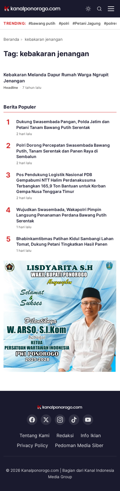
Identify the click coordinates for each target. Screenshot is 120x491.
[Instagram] (60, 420)
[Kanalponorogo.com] (32, 9)
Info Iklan (91, 436)
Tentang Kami (35, 436)
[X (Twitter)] (46, 420)
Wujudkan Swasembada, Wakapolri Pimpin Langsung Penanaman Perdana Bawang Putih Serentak (61, 215)
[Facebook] (32, 420)
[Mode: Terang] (88, 9)
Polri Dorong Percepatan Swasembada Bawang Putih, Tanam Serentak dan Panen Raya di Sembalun (63, 151)
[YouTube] (88, 420)
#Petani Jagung (86, 23)
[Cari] (99, 9)
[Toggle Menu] (111, 9)
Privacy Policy (32, 445)
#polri (64, 23)
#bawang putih (42, 23)
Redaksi (65, 436)
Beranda (11, 39)
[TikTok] (74, 420)
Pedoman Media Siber (79, 445)
